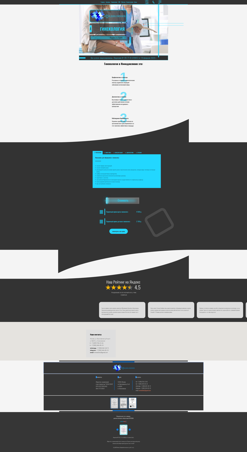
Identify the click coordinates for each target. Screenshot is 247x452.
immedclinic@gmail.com (145, 390)
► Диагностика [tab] (129, 152)
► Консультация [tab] (118, 152)
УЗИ (119, 2)
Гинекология (114, 2)
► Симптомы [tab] (107, 152)
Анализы (108, 2)
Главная (103, 2)
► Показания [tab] (97, 152)
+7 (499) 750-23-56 (97, 343)
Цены (135, 2)
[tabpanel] (127, 171)
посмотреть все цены (118, 231)
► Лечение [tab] (139, 152)
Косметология (129, 2)
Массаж (123, 2)
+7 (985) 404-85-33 (97, 345)
